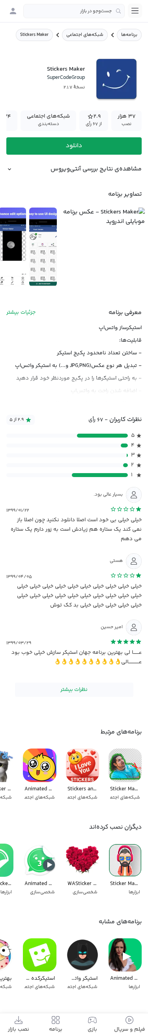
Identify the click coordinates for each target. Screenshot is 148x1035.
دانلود (74, 146)
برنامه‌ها (129, 35)
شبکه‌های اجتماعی (84, 35)
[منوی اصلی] (135, 11)
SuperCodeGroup (66, 77)
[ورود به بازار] (13, 11)
